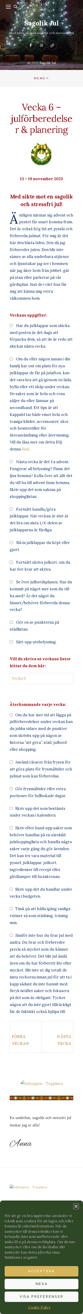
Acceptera (41, 1271)
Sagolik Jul (41, 23)
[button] (76, 1206)
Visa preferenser (41, 1297)
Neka (42, 1284)
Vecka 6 (19, 678)
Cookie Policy (39, 1307)
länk (26, 449)
